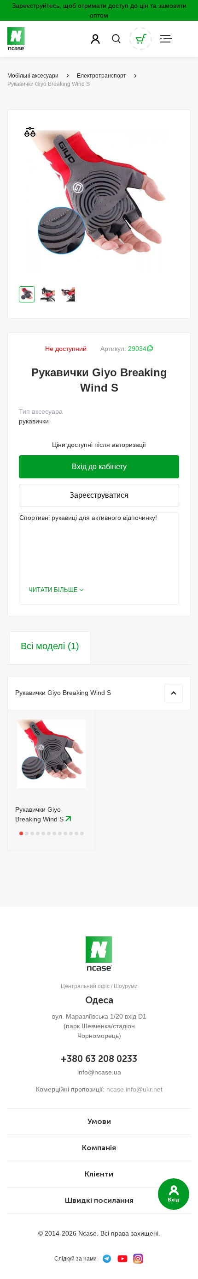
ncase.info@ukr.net (134, 1089)
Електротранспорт (101, 75)
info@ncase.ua (99, 1072)
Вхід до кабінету (99, 467)
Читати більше (53, 589)
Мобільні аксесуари (32, 75)
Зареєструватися (99, 495)
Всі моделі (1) (50, 646)
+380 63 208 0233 (99, 1058)
